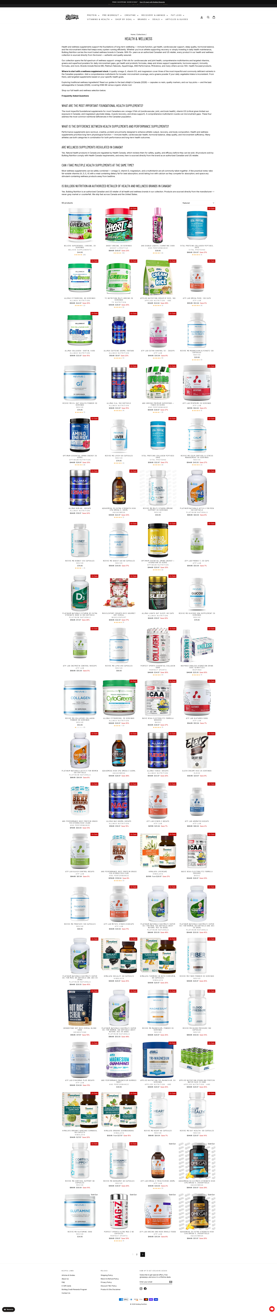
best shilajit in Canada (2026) (134, 82)
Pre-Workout (111, 15)
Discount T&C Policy (109, 1286)
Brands (143, 19)
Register (71, 9)
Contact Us (66, 1293)
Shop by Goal (124, 19)
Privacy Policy (106, 1282)
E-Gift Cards (66, 1286)
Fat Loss (176, 15)
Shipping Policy (107, 1275)
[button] (272, 1309)
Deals (157, 19)
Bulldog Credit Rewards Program (74, 1289)
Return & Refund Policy (110, 1279)
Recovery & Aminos (154, 15)
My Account (81, 9)
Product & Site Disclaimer (111, 1289)
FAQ (63, 1282)
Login (64, 9)
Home (133, 34)
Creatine (131, 15)
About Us (65, 1279)
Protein (92, 15)
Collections (141, 34)
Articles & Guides (177, 19)
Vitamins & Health (99, 19)
